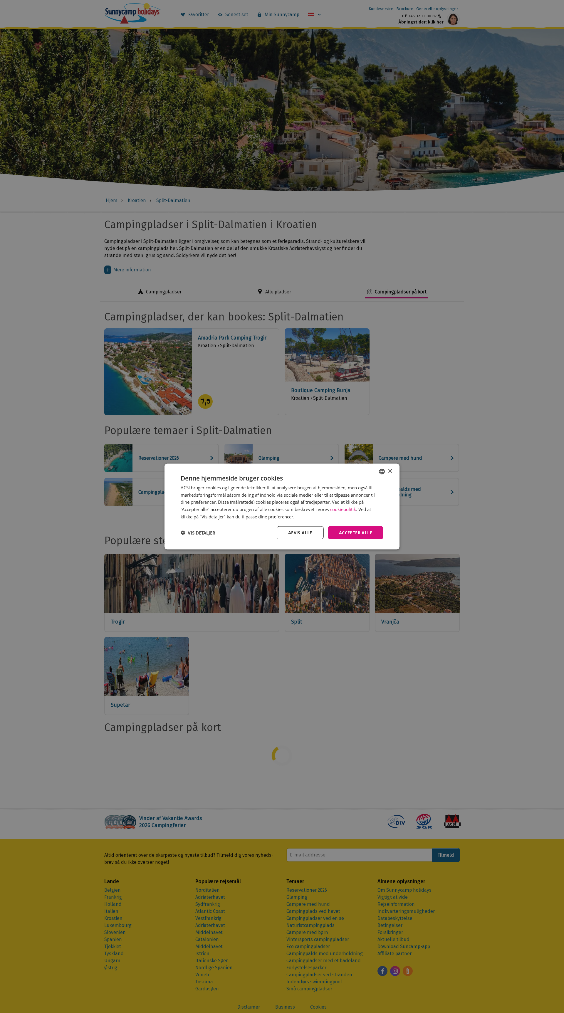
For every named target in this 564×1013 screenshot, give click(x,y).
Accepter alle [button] (355, 532)
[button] (198, 533)
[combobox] (382, 471)
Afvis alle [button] (300, 532)
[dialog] (282, 506)
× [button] (390, 471)
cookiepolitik (343, 509)
